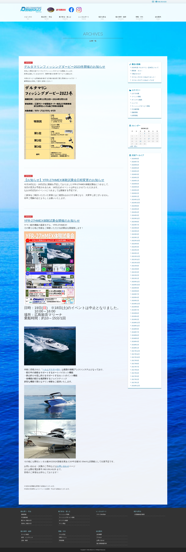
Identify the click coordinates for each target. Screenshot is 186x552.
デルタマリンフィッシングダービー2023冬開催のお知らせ (64, 66)
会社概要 (99, 534)
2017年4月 (135, 373)
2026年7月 (135, 162)
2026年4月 (135, 171)
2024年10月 (136, 203)
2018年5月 (135, 338)
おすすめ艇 (135, 93)
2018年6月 (135, 335)
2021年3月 (135, 272)
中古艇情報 (135, 109)
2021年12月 (136, 256)
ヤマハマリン (61, 10)
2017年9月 (135, 360)
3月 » (135, 146)
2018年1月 (135, 348)
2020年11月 (136, 281)
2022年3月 (135, 247)
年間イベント (63, 537)
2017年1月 (135, 382)
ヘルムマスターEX (51, 369)
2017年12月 (136, 351)
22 (140, 141)
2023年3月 (135, 234)
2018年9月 (135, 329)
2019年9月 (135, 307)
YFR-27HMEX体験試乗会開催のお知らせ (52, 220)
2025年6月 (135, 184)
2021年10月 (136, 262)
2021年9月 (135, 266)
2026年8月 (135, 158)
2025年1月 (135, 196)
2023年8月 (135, 222)
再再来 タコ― (137, 71)
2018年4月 (135, 341)
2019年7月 (135, 310)
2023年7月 (135, 225)
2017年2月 (135, 379)
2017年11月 (136, 354)
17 (149, 139)
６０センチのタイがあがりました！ (144, 77)
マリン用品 (62, 523)
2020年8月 (135, 291)
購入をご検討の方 (26, 520)
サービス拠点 (25, 534)
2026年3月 (135, 174)
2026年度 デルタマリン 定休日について (145, 67)
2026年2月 (135, 177)
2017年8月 (135, 363)
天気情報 (61, 540)
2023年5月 (135, 231)
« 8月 (131, 146)
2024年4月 (135, 212)
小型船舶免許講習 (139, 514)
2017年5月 (135, 370)
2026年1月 (135, 180)
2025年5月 (135, 187)
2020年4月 (135, 297)
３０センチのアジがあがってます (143, 80)
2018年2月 (135, 345)
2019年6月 (135, 313)
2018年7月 (135, 332)
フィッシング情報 (64, 514)
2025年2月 (135, 193)
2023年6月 (135, 228)
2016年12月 (136, 386)
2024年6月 (135, 209)
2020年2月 (135, 300)
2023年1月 (135, 237)
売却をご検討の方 (26, 523)
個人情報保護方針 (102, 543)
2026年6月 (135, 165)
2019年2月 (135, 319)
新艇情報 (135, 112)
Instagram (79, 9)
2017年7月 (135, 367)
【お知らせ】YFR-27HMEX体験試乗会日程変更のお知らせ (64, 180)
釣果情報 (135, 115)
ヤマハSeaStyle (101, 514)
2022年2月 (135, 250)
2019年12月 (136, 304)
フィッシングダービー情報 (141, 106)
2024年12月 (136, 199)
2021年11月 (136, 259)
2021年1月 (135, 278)
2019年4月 (135, 316)
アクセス (99, 537)
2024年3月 (135, 215)
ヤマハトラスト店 (51, 10)
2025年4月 (135, 190)
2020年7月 (135, 294)
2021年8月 (135, 269)
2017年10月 (136, 357)
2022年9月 (135, 244)
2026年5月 (135, 168)
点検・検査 (24, 540)
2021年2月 (135, 275)
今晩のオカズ (136, 74)
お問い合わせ (153, 1)
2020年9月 (135, 288)
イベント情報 (136, 96)
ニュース (135, 103)
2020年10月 (136, 285)
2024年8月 (135, 206)
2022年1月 (135, 253)
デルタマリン (31, 10)
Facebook (71, 9)
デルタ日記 (62, 534)
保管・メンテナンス (27, 537)
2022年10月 (136, 240)
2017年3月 (135, 376)
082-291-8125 (162, 2)
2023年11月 (136, 218)
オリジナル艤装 (137, 100)
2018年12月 (136, 322)
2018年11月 (136, 326)
